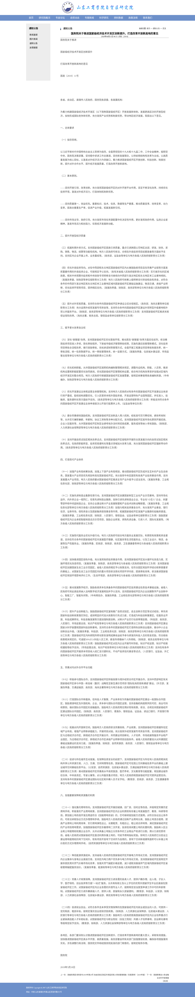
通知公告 (156, 29)
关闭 (165, 981)
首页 (148, 29)
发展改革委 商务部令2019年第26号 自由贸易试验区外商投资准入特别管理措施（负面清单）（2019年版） (106, 975)
